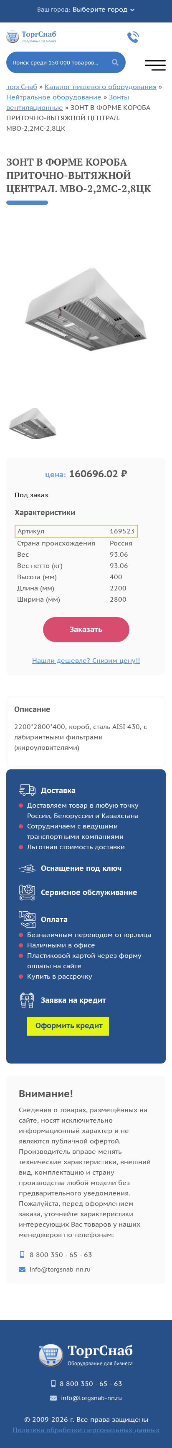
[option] (86, 309)
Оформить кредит (69, 1025)
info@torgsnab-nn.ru (60, 1269)
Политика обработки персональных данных (86, 1430)
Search (115, 62)
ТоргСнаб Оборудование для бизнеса (31, 36)
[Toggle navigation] (155, 65)
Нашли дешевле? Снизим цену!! (86, 660)
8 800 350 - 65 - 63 (134, 37)
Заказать (86, 629)
